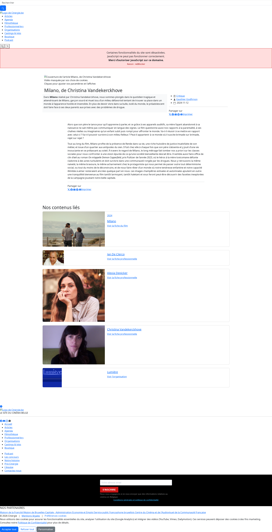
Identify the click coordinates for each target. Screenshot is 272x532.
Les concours (12, 457)
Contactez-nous (13, 470)
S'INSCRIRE (109, 490)
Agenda (9, 19)
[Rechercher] (3, 8)
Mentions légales (31, 515)
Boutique (9, 36)
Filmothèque (11, 23)
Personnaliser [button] (45, 529)
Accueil (8, 424)
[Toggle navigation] (2, 46)
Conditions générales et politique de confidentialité (136, 500)
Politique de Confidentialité (32, 522)
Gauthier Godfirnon (186, 99)
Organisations (12, 29)
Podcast (9, 40)
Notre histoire (12, 460)
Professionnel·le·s (14, 26)
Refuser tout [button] (27, 529)
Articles (8, 16)
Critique (180, 95)
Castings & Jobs (13, 33)
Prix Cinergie (11, 463)
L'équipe (9, 467)
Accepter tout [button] (9, 529)
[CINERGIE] (12, 12)
